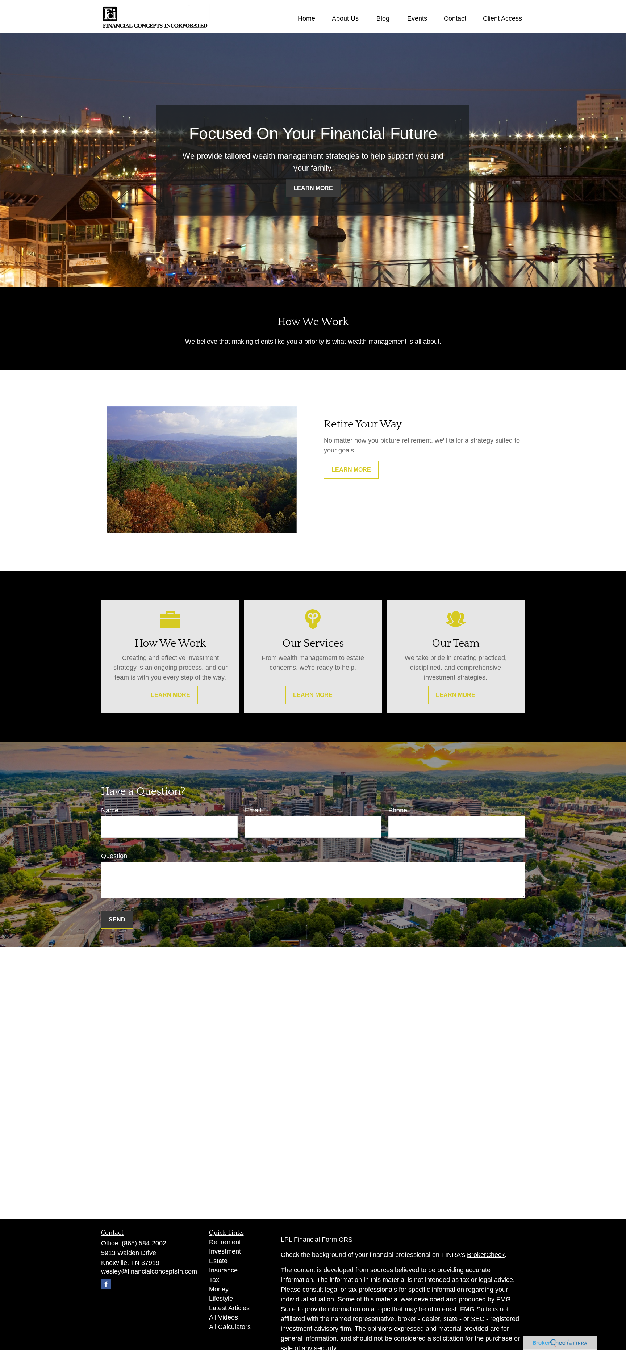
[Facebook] (106, 1284)
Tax (214, 1279)
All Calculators (230, 1326)
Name (109, 810)
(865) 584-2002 (144, 1243)
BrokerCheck (486, 1254)
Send (117, 919)
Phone (397, 810)
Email (253, 810)
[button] (306, 18)
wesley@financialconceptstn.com (149, 1271)
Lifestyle (221, 1298)
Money (219, 1289)
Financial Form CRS (323, 1239)
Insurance (223, 1270)
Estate (218, 1261)
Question (114, 856)
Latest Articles (229, 1308)
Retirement (225, 1242)
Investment (225, 1251)
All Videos (223, 1317)
